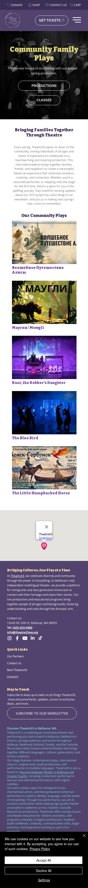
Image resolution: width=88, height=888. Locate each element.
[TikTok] (40, 638)
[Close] (81, 838)
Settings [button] (44, 880)
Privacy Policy (40, 848)
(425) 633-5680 (22, 628)
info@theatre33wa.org (22, 632)
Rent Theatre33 (17, 670)
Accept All (43, 860)
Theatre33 (17, 576)
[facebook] (17, 638)
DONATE (12, 677)
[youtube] (25, 638)
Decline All (43, 870)
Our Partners (15, 656)
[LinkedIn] (32, 638)
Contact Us (14, 663)
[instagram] (9, 638)
